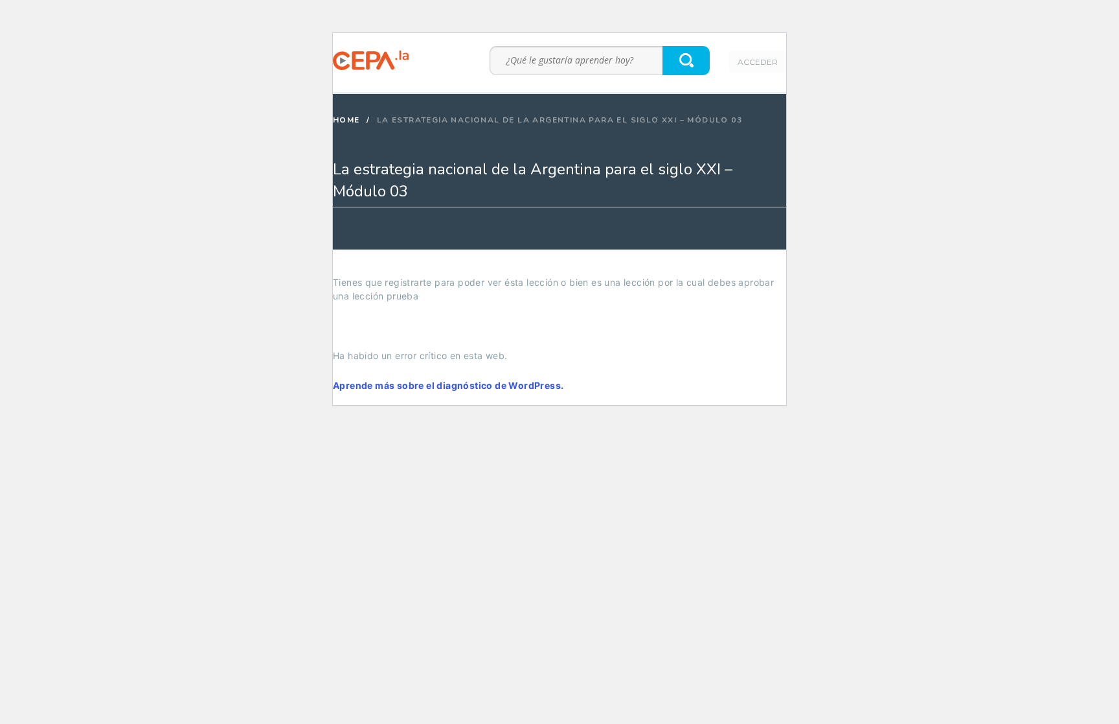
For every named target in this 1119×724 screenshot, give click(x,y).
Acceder (758, 62)
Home (346, 120)
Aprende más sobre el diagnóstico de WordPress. (448, 385)
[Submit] (687, 60)
